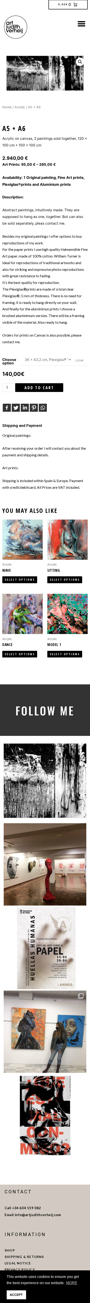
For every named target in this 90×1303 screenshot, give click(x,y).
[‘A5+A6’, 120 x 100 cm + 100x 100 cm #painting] (45, 781)
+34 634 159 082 (26, 1208)
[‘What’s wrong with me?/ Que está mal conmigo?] (45, 1115)
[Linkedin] (25, 408)
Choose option (9, 361)
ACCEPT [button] (16, 1295)
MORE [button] (71, 1283)
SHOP (10, 1250)
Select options (20, 579)
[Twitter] (16, 408)
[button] (81, 23)
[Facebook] (7, 408)
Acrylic (20, 107)
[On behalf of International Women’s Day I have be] (45, 1032)
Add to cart (39, 387)
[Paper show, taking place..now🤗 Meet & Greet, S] (45, 864)
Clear (79, 360)
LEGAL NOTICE (18, 1263)
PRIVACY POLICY (20, 1270)
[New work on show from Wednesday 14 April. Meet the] (45, 948)
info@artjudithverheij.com (38, 1215)
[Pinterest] (34, 408)
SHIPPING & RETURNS (25, 1257)
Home (7, 107)
